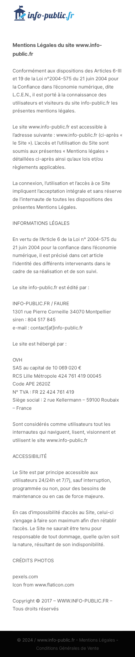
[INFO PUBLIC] (44, 14)
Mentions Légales (97, 640)
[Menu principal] (116, 14)
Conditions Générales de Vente (67, 648)
